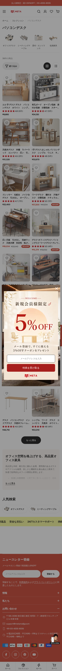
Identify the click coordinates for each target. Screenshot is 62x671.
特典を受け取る (31, 368)
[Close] (56, 288)
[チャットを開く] (55, 639)
